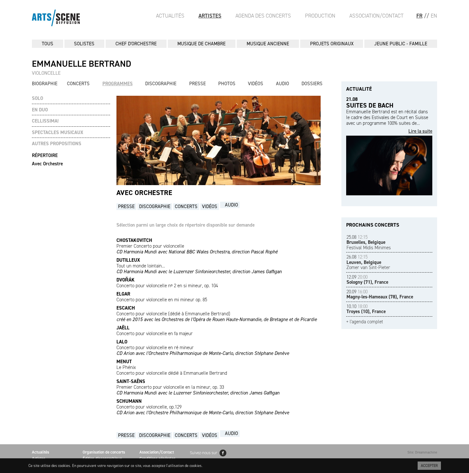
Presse (197, 83)
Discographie (160, 83)
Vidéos (255, 83)
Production (320, 15)
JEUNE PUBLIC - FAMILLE (400, 44)
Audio (282, 83)
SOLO (37, 98)
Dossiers (312, 83)
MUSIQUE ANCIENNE (268, 44)
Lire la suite (420, 131)
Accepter (429, 465)
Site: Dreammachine (422, 452)
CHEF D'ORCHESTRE (136, 44)
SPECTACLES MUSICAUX (57, 132)
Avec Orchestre (47, 164)
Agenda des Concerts (263, 15)
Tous (47, 44)
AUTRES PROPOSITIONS (56, 143)
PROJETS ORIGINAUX (332, 44)
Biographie (44, 83)
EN (434, 15)
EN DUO (40, 110)
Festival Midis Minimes (368, 242)
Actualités (170, 15)
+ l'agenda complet (364, 322)
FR (419, 15)
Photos (226, 83)
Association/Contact (376, 15)
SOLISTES (84, 44)
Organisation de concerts (104, 452)
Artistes (209, 15)
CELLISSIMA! (45, 121)
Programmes (117, 83)
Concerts (78, 83)
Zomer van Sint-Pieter (368, 262)
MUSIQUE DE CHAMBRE (201, 44)
